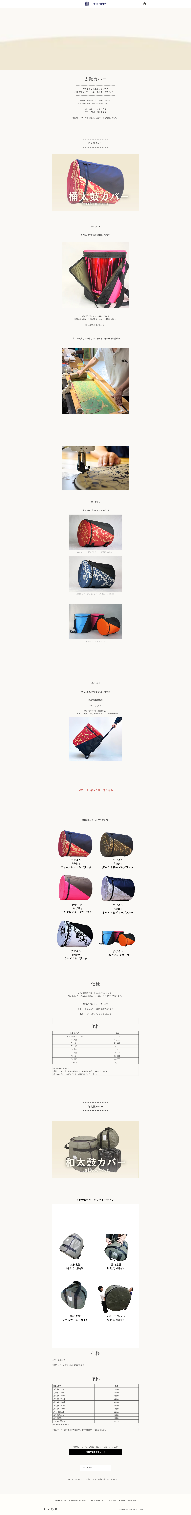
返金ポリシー (132, 1500)
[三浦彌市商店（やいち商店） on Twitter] (48, 1509)
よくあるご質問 (111, 1500)
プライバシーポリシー (96, 1500)
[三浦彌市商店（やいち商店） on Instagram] (52, 1509)
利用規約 (122, 1500)
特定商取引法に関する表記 (77, 1500)
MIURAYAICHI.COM (136, 1509)
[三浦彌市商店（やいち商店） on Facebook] (45, 1509)
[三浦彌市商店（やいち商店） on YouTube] (56, 1509)
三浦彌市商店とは (60, 1500)
